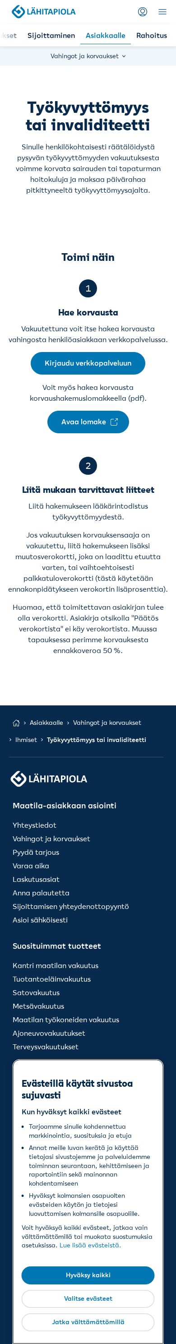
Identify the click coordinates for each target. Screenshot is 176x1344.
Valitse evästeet (88, 1298)
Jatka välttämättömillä (88, 1322)
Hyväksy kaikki (88, 1275)
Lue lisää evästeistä (89, 1245)
